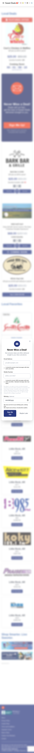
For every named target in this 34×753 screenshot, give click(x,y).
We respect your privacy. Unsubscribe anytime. (16, 407)
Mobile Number (8, 372)
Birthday (9, 396)
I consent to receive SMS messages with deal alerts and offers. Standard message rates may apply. (17, 382)
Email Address (8, 359)
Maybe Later (24, 413)
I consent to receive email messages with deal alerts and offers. (17, 368)
